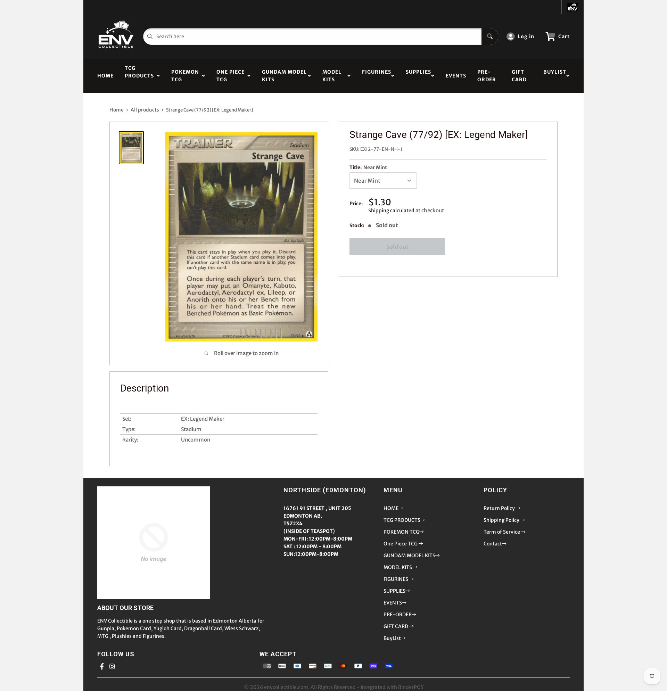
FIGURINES (376, 76)
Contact (493, 544)
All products (145, 110)
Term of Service (502, 532)
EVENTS (456, 76)
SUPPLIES (418, 76)
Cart (564, 36)
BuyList (554, 76)
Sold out (397, 246)
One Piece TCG (230, 76)
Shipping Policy (502, 520)
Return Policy (500, 508)
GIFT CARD (519, 76)
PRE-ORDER (486, 76)
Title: (368, 167)
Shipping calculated (391, 210)
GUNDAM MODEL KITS (284, 76)
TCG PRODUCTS (139, 76)
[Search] (489, 36)
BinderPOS (410, 687)
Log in (526, 36)
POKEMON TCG (185, 76)
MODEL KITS (331, 76)
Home (116, 110)
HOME (105, 76)
